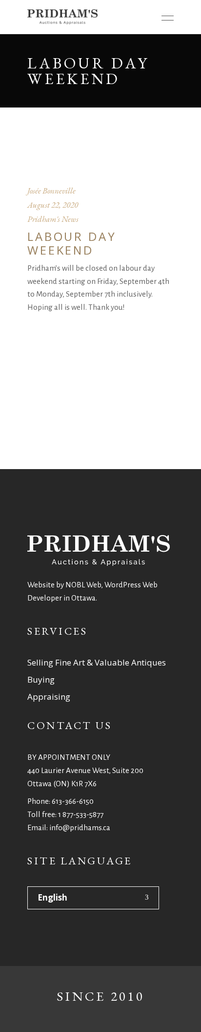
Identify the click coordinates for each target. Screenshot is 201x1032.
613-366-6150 (73, 801)
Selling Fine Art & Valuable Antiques (96, 662)
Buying (41, 679)
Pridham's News (53, 219)
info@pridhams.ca (79, 827)
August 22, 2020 (52, 204)
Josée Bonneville (51, 190)
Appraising (48, 696)
